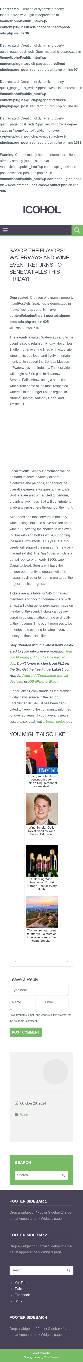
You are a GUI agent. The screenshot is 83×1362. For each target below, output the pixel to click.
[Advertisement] (41, 437)
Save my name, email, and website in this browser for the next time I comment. (40, 1018)
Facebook (22, 1295)
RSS (18, 1301)
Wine (24, 1115)
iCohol (41, 210)
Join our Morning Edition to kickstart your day (41, 657)
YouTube (21, 1283)
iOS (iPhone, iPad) (42, 681)
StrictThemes (51, 1357)
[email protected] (58, 721)
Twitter (20, 1289)
